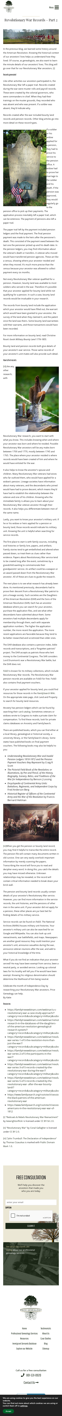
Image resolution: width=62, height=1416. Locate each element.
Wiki (46, 693)
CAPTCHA (8, 1207)
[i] (54, 68)
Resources (24, 1338)
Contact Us (29, 1382)
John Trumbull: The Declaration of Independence (32, 1138)
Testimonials (46, 1328)
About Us (45, 1333)
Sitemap (45, 1348)
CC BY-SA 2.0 (47, 1121)
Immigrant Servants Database (24, 1343)
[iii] (4, 846)
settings (24, 1406)
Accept (8, 1411)
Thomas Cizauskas (15, 1142)
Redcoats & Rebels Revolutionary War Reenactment (32, 1117)
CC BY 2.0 (14, 1131)
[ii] (4, 366)
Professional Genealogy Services (24, 1333)
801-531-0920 (31, 1373)
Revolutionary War (16, 1127)
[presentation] (31, 1215)
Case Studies (46, 1338)
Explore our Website (24, 1348)
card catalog (24, 711)
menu (51, 7)
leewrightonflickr (14, 1121)
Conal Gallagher (38, 1127)
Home (24, 1328)
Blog (46, 1343)
